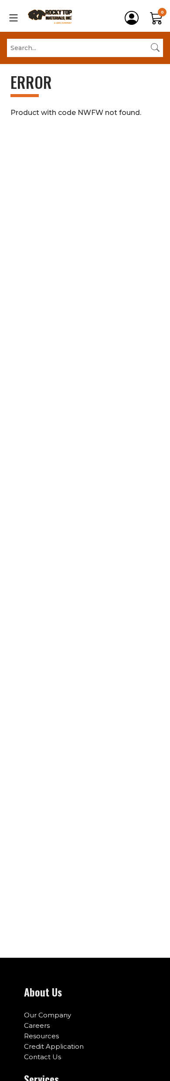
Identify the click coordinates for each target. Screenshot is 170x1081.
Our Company (47, 1015)
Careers (37, 1025)
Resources (41, 1036)
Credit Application (54, 1046)
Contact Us (42, 1057)
